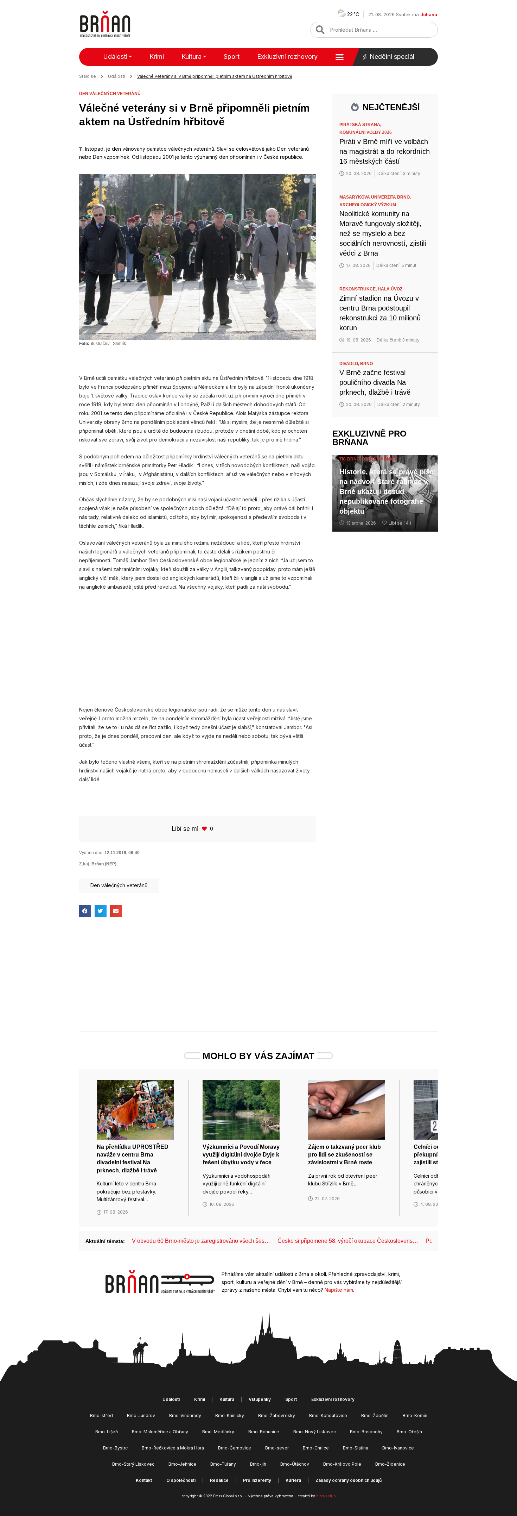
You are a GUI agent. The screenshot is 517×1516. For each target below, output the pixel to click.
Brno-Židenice (390, 1464)
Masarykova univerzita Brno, (375, 197)
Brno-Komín (415, 1415)
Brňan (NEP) (103, 864)
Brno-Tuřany (223, 1464)
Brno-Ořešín (409, 1431)
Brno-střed (101, 1415)
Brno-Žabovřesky (276, 1415)
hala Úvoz (390, 289)
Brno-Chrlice (316, 1448)
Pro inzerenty (257, 1480)
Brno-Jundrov (141, 1415)
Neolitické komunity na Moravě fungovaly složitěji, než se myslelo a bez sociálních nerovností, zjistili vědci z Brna (382, 233)
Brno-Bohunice (263, 1431)
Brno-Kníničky (229, 1415)
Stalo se (87, 76)
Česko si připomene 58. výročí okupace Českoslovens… (347, 1241)
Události (115, 56)
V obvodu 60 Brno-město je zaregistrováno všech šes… (201, 1241)
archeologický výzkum (367, 204)
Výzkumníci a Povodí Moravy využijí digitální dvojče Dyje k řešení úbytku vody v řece (241, 1155)
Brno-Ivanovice (398, 1448)
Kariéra (293, 1480)
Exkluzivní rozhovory (287, 56)
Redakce (219, 1480)
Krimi (156, 56)
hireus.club (326, 1496)
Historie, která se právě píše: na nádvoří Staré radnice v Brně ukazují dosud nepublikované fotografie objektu (387, 491)
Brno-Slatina (355, 1448)
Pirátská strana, (360, 124)
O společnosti (181, 1480)
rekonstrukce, (358, 289)
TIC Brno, (350, 459)
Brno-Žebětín (375, 1415)
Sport (232, 56)
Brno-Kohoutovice (328, 1415)
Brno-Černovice (234, 1448)
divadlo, (349, 363)
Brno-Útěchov (294, 1464)
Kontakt (144, 1480)
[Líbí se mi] (205, 829)
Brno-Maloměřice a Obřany (160, 1431)
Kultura (191, 56)
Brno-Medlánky (218, 1431)
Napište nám (339, 1290)
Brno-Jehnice (182, 1464)
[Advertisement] (197, 648)
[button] (85, 911)
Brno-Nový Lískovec (314, 1431)
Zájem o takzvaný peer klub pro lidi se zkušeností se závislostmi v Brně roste (344, 1155)
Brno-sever (277, 1448)
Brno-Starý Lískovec (133, 1464)
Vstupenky (260, 1399)
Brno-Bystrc (115, 1448)
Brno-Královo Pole (342, 1464)
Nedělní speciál (392, 56)
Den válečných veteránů (110, 93)
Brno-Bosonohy (366, 1431)
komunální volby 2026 (365, 132)
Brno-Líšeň (106, 1431)
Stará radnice (379, 459)
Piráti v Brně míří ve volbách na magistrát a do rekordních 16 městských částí (384, 151)
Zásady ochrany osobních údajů (348, 1480)
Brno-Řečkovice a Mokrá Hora (173, 1448)
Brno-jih (258, 1464)
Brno (366, 363)
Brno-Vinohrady (185, 1415)
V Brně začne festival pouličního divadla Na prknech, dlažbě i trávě (374, 382)
